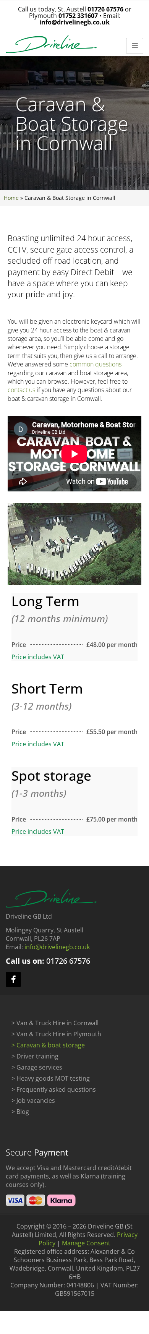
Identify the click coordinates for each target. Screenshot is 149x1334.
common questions (95, 364)
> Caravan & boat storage (48, 1045)
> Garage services (36, 1067)
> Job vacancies (33, 1100)
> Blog (20, 1111)
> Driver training (34, 1056)
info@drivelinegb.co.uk (74, 22)
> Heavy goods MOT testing (50, 1078)
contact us (21, 390)
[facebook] (13, 979)
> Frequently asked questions (53, 1089)
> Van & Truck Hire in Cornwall (55, 1023)
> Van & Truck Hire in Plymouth (56, 1034)
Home (11, 197)
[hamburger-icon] (134, 46)
